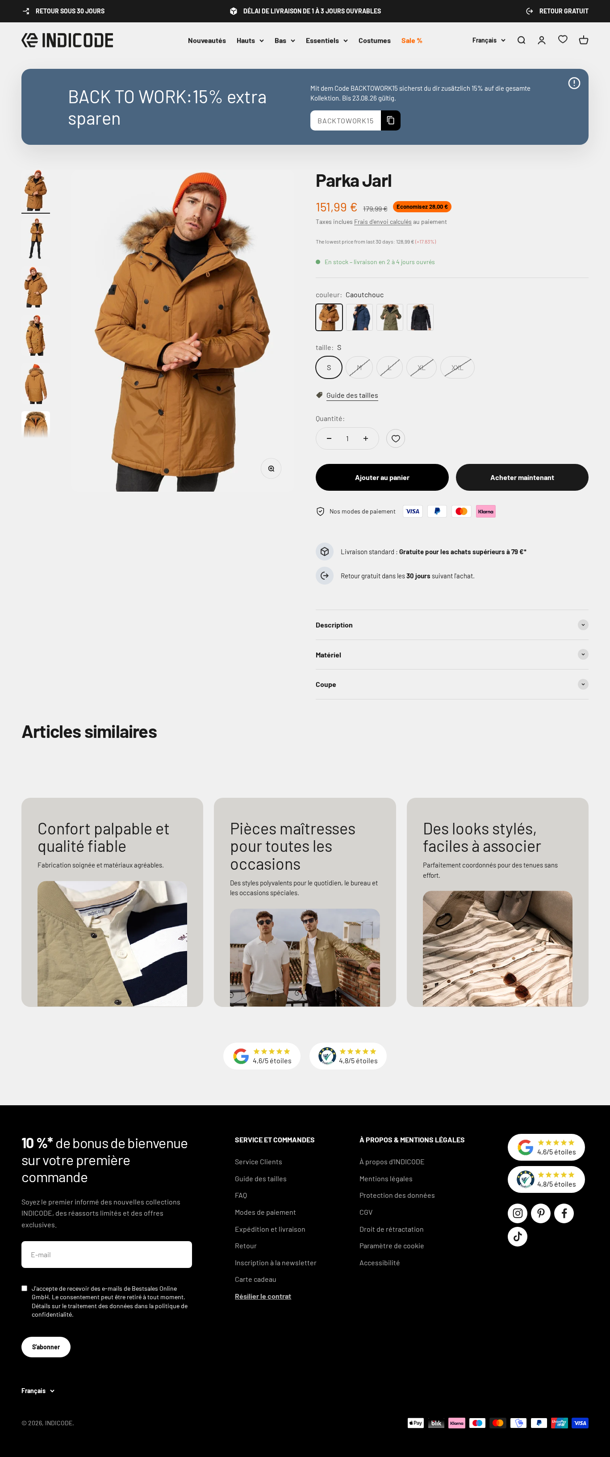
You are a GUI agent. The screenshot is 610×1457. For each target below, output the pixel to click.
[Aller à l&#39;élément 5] (35, 385)
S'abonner (46, 1347)
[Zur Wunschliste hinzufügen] (395, 438)
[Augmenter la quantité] (366, 438)
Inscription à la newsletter (276, 1262)
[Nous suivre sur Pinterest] (541, 1213)
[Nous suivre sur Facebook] (564, 1213)
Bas (280, 40)
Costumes (375, 40)
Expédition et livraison (270, 1229)
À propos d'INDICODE (392, 1161)
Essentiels (322, 40)
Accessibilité (379, 1262)
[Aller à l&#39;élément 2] (35, 240)
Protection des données (397, 1195)
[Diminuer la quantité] (329, 438)
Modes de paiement (265, 1212)
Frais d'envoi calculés (383, 221)
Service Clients (258, 1161)
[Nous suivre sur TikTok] (517, 1236)
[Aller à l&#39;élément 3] (35, 288)
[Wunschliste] (562, 40)
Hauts (246, 40)
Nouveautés (207, 40)
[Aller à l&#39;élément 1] (35, 192)
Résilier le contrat (263, 1296)
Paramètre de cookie (391, 1245)
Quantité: (330, 418)
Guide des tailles (261, 1178)
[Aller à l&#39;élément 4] (35, 336)
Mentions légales (386, 1178)
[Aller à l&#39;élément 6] (35, 433)
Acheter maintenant (522, 477)
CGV (365, 1212)
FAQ (241, 1195)
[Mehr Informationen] (574, 83)
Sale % (411, 40)
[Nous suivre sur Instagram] (517, 1213)
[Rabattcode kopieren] (391, 120)
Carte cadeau (255, 1279)
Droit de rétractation (391, 1229)
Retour (246, 1245)
